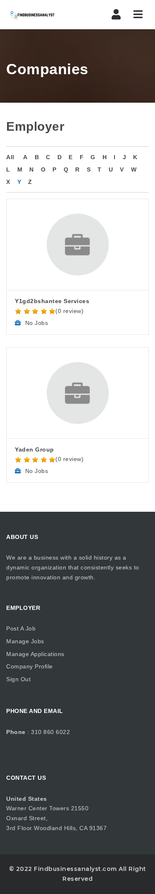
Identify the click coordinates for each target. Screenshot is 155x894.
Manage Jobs (25, 641)
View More (77, 220)
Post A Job (21, 628)
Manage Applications (35, 654)
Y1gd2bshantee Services (52, 301)
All (10, 157)
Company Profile (29, 666)
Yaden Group (34, 449)
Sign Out (18, 679)
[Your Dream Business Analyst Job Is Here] (41, 14)
